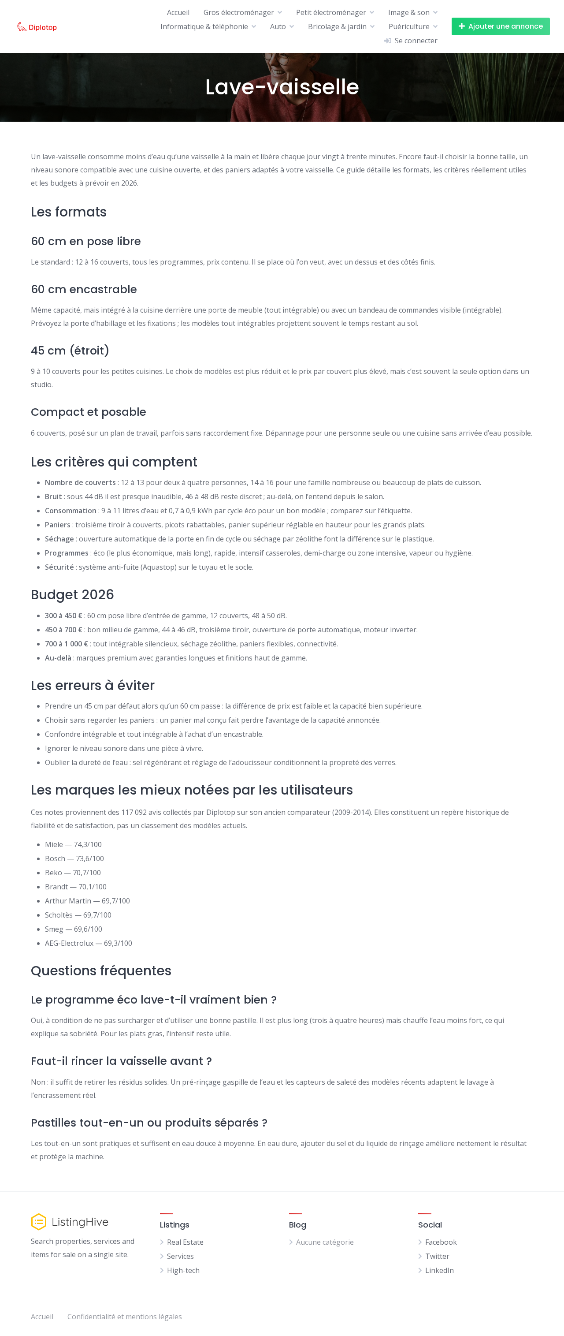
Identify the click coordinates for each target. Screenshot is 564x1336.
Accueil (178, 12)
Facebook (441, 1242)
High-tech (183, 1270)
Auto (278, 26)
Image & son (409, 12)
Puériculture (409, 26)
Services (180, 1256)
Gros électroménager (239, 12)
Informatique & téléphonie (204, 26)
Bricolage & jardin (337, 26)
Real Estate (185, 1242)
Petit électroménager (331, 12)
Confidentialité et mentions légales (124, 1316)
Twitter (437, 1256)
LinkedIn (439, 1270)
